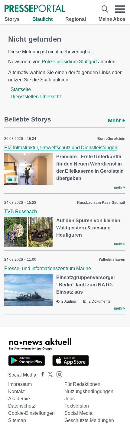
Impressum (20, 384)
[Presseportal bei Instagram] (57, 374)
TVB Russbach (20, 211)
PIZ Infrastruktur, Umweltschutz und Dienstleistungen (60, 147)
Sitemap (17, 420)
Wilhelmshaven (112, 259)
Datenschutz (21, 405)
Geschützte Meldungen (89, 420)
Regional (75, 19)
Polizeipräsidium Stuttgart (69, 61)
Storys (12, 19)
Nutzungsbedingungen (88, 391)
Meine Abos (112, 19)
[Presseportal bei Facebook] (40, 374)
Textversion (76, 405)
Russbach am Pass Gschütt (101, 202)
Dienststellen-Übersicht (36, 96)
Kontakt (16, 391)
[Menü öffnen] (120, 9)
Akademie (19, 398)
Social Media (78, 413)
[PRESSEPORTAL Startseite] (35, 9)
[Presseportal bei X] (48, 374)
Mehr (115, 121)
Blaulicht (42, 19)
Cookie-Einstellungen (31, 413)
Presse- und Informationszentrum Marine (47, 268)
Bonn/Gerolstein (111, 139)
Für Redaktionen (82, 384)
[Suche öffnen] (105, 9)
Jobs (69, 398)
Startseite (21, 89)
